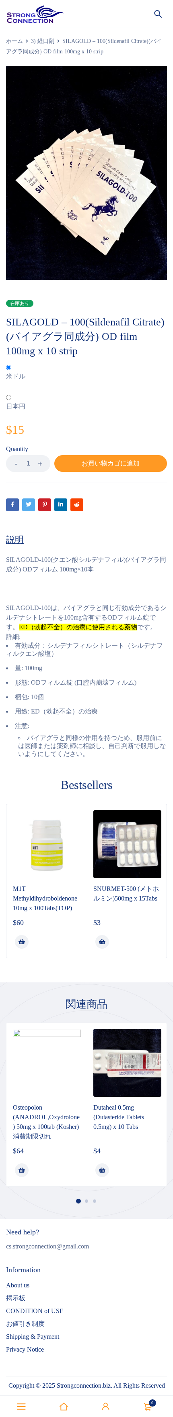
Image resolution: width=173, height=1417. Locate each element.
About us (17, 1285)
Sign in (106, 1406)
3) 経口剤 (42, 41)
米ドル (15, 376)
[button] (22, 942)
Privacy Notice (25, 1349)
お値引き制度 (25, 1323)
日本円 (15, 406)
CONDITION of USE (35, 1310)
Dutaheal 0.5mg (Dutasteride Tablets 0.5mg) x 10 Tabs (118, 1117)
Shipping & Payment (32, 1336)
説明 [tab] (15, 540)
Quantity (17, 448)
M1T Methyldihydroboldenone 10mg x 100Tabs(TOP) (45, 898)
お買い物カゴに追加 (111, 463)
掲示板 (15, 1298)
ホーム (14, 41)
